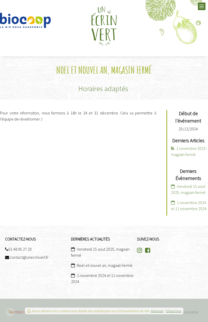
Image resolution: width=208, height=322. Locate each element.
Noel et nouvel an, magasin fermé (104, 265)
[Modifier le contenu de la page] (10, 312)
